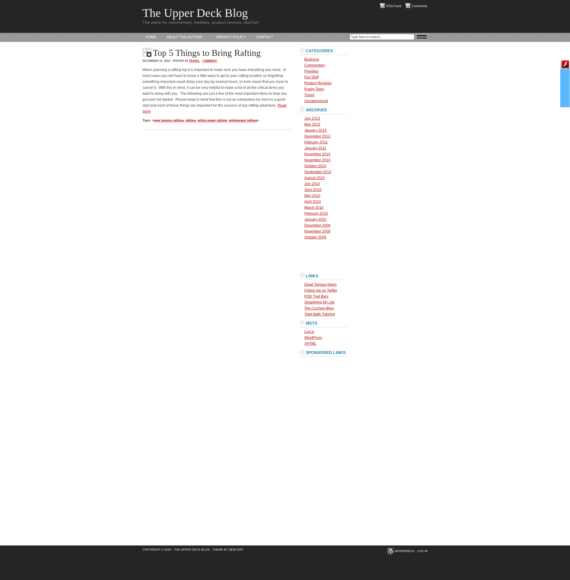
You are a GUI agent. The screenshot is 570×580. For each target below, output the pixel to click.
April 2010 (312, 202)
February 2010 (316, 213)
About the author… (186, 37)
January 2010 (315, 219)
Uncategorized (316, 101)
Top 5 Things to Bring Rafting (207, 53)
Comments (420, 6)
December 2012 (317, 136)
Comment (209, 60)
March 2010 (314, 208)
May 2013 (312, 124)
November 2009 (317, 231)
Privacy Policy (231, 37)
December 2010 (317, 154)
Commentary (314, 65)
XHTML (310, 344)
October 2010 (315, 166)
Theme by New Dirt (228, 549)
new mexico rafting (169, 120)
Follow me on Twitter (320, 290)
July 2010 (312, 184)
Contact (264, 37)
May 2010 (312, 196)
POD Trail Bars (316, 296)
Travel (194, 60)
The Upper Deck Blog (195, 13)
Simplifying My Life (319, 302)
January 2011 (315, 148)
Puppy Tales (314, 89)
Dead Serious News (320, 284)
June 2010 (313, 190)
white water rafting (212, 120)
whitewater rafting (243, 120)
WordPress (313, 338)
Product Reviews (318, 83)
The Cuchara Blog (319, 308)
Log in (309, 332)
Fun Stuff (311, 77)
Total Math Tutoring (319, 314)
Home (150, 37)
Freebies (311, 71)
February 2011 (316, 142)
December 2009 (317, 225)
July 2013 (312, 118)
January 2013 (315, 130)
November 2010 (317, 160)
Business (311, 59)
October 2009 (315, 237)
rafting (191, 120)
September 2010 (317, 172)
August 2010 (314, 178)
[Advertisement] (323, 447)
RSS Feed (393, 6)
